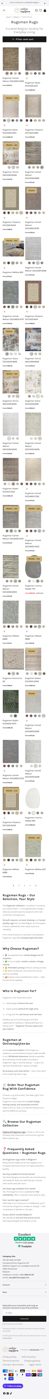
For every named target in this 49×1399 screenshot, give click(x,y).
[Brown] (8, 263)
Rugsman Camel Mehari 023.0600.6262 (33, 728)
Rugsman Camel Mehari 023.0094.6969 (33, 175)
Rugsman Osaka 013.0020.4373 (10, 722)
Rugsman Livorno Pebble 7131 (33, 587)
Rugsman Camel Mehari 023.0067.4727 (13, 537)
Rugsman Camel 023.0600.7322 (33, 495)
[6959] (38, 167)
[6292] (15, 73)
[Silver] (39, 73)
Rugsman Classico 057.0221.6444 (11, 223)
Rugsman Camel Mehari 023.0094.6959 (10, 588)
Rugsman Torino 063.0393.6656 (33, 360)
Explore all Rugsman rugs (14, 1132)
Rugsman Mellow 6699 (11, 637)
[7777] (19, 354)
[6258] (29, 167)
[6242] (9, 438)
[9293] (17, 167)
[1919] (27, 213)
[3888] (7, 354)
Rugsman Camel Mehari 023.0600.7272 (13, 777)
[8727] (19, 73)
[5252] (39, 213)
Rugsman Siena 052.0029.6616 (32, 402)
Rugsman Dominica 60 (12, 680)
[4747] (35, 213)
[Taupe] (27, 73)
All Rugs (16, 17)
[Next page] (35, 885)
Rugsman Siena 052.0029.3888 (10, 360)
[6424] (39, 120)
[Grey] (43, 73)
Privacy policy (7, 1338)
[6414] (35, 120)
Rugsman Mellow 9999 (33, 637)
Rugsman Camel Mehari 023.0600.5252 (33, 543)
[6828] (33, 167)
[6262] (43, 213)
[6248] (13, 438)
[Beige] (31, 73)
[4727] (11, 73)
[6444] (43, 120)
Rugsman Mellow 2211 (35, 869)
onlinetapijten (34, 1350)
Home (8, 17)
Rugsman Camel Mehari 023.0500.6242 (10, 446)
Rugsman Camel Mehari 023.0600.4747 (13, 317)
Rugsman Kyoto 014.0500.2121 (32, 84)
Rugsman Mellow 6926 (11, 871)
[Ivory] (9, 484)
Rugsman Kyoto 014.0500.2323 (10, 131)
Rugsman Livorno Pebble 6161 (33, 819)
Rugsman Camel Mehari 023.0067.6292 (35, 269)
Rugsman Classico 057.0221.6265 (34, 131)
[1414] (27, 120)
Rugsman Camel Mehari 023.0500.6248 (33, 773)
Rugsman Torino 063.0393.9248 (10, 173)
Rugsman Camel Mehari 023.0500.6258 (33, 446)
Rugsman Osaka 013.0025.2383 (33, 680)
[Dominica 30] (9, 674)
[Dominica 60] (13, 674)
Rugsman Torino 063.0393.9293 (10, 402)
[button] (3, 4)
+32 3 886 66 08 (27, 1275)
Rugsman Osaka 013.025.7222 (10, 490)
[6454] (11, 354)
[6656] (9, 167)
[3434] (31, 120)
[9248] (13, 167)
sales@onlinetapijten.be (19, 1277)
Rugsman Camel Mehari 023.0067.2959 (13, 79)
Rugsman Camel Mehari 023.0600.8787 (33, 225)
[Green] (35, 73)
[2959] (7, 73)
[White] (21, 263)
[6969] (42, 167)
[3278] (31, 213)
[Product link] (13, 69)
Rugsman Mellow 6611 (13, 272)
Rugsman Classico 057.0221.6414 (34, 317)
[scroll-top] (44, 1385)
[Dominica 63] (17, 674)
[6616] (15, 354)
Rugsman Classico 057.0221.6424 (11, 824)
